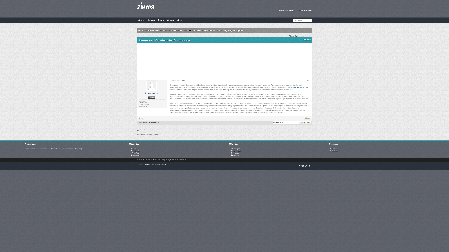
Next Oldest (143, 122)
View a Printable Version (146, 130)
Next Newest (153, 122)
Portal (142, 20)
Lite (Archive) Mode (167, 160)
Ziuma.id (334, 149)
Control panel (236, 149)
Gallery (171, 20)
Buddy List (235, 153)
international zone (175, 30)
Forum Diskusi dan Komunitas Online (154, 30)
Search (161, 20)
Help (180, 20)
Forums (152, 20)
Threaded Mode (307, 39)
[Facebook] (299, 166)
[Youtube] (302, 166)
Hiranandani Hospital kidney (297, 87)
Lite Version (136, 155)
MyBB (147, 164)
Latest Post (235, 155)
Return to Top (155, 160)
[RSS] (309, 166)
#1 (308, 80)
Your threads (236, 151)
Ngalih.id (334, 151)
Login (293, 10)
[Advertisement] (224, 60)
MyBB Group (162, 164)
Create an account (305, 10)
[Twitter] (305, 166)
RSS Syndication (180, 160)
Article (186, 30)
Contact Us (135, 151)
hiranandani (150, 93)
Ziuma (134, 149)
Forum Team (136, 153)
